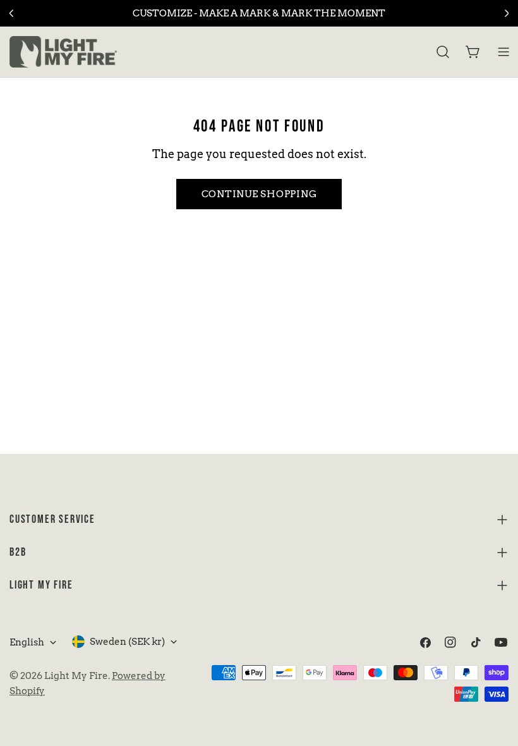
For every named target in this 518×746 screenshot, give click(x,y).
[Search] (442, 51)
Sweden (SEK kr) (127, 641)
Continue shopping (259, 194)
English (26, 642)
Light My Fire (76, 676)
